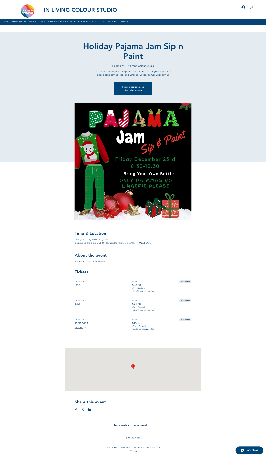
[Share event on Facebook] (76, 409)
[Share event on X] (82, 409)
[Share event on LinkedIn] (89, 409)
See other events (133, 90)
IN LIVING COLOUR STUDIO (80, 10)
